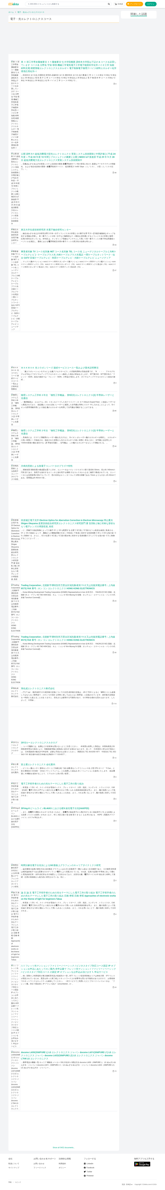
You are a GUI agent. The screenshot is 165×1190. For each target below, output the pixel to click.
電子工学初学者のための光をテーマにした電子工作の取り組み (52, 783)
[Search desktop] (109, 4)
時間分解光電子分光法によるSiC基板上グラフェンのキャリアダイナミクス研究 (61, 865)
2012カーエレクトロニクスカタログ (39, 742)
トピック (18, 1182)
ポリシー (62, 1168)
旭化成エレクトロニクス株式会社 (38, 688)
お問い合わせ (39, 1164)
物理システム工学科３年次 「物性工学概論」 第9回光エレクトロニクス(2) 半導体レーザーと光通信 (67, 397)
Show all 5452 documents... (64, 1147)
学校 (10, 1182)
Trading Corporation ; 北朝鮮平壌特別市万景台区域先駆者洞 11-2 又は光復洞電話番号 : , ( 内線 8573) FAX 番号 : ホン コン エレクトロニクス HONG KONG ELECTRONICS (68, 587)
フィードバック (40, 1168)
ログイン (150, 4)
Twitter (89, 1172)
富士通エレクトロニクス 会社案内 (38, 764)
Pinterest (90, 1176)
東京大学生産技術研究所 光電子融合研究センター (46, 229)
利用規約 (62, 1164)
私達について (13, 1164)
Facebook (90, 1168)
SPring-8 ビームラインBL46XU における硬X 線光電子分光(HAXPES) (55, 808)
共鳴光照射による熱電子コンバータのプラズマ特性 (47, 466)
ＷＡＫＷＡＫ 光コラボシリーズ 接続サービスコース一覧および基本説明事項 (59, 367)
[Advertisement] (63, 38)
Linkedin (90, 1164)
